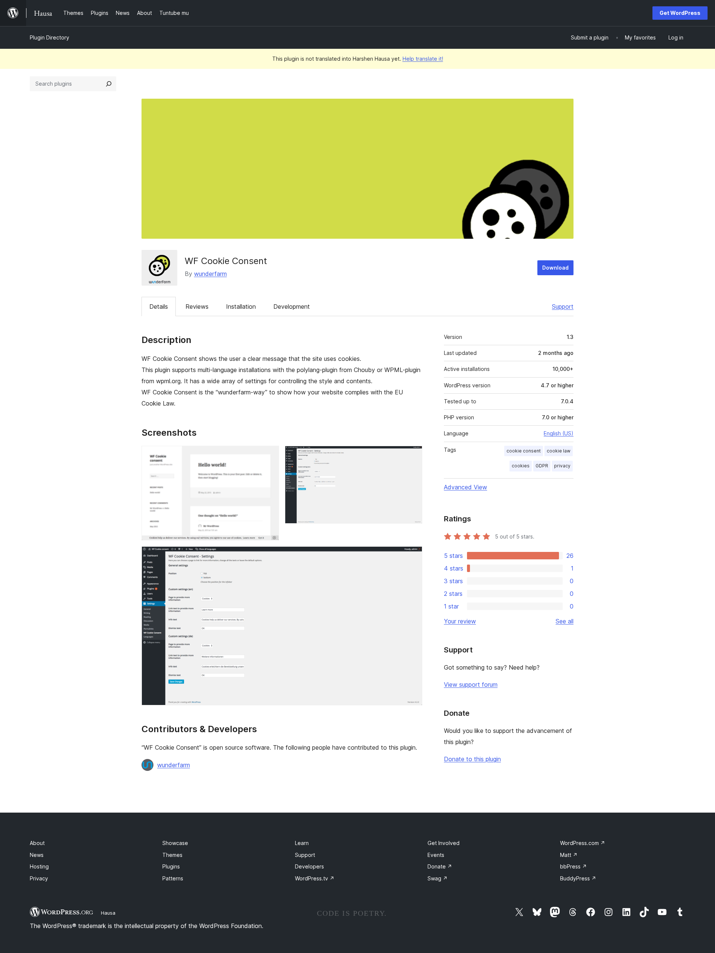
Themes (172, 855)
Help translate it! (423, 58)
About (37, 843)
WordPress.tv (314, 878)
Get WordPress (680, 13)
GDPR (542, 465)
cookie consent (523, 451)
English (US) (558, 433)
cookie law (559, 451)
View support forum (471, 684)
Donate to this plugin (472, 759)
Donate (440, 866)
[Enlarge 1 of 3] (269, 456)
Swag (438, 878)
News (37, 855)
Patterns (172, 878)
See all (564, 621)
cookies (521, 465)
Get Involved (444, 843)
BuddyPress (578, 878)
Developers (309, 866)
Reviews (197, 306)
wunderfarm (210, 273)
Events (436, 855)
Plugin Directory (49, 37)
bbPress (573, 866)
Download (555, 267)
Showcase (175, 843)
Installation (241, 306)
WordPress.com (582, 843)
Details (158, 306)
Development (291, 306)
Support (562, 306)
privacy (562, 465)
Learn (302, 843)
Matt (569, 855)
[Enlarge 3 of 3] (412, 556)
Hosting (39, 866)
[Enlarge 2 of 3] (412, 456)
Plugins (171, 866)
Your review (460, 621)
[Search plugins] (108, 83)
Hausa (108, 913)
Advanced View (465, 487)
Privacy (39, 878)
